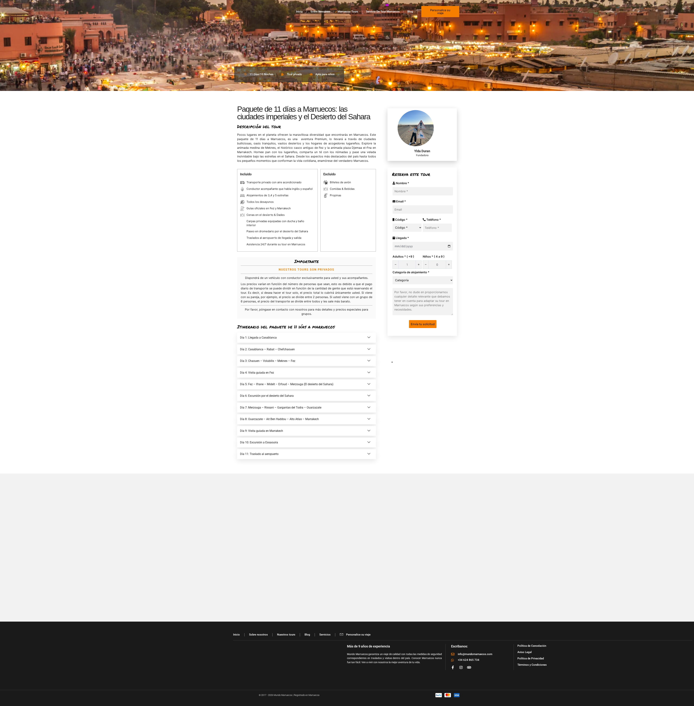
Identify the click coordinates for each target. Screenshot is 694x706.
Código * (401, 219)
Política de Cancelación (531, 645)
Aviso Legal (524, 652)
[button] (306, 338)
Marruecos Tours (348, 11)
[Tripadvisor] (469, 667)
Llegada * (402, 238)
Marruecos (361, 134)
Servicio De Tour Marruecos (383, 11)
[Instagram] (461, 667)
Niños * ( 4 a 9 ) (433, 256)
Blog (410, 11)
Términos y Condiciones (532, 664)
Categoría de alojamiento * (411, 272)
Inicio (299, 11)
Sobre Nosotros (320, 11)
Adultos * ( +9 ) (403, 256)
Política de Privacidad (530, 658)
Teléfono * (433, 219)
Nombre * (402, 183)
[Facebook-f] (453, 667)
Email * (400, 201)
